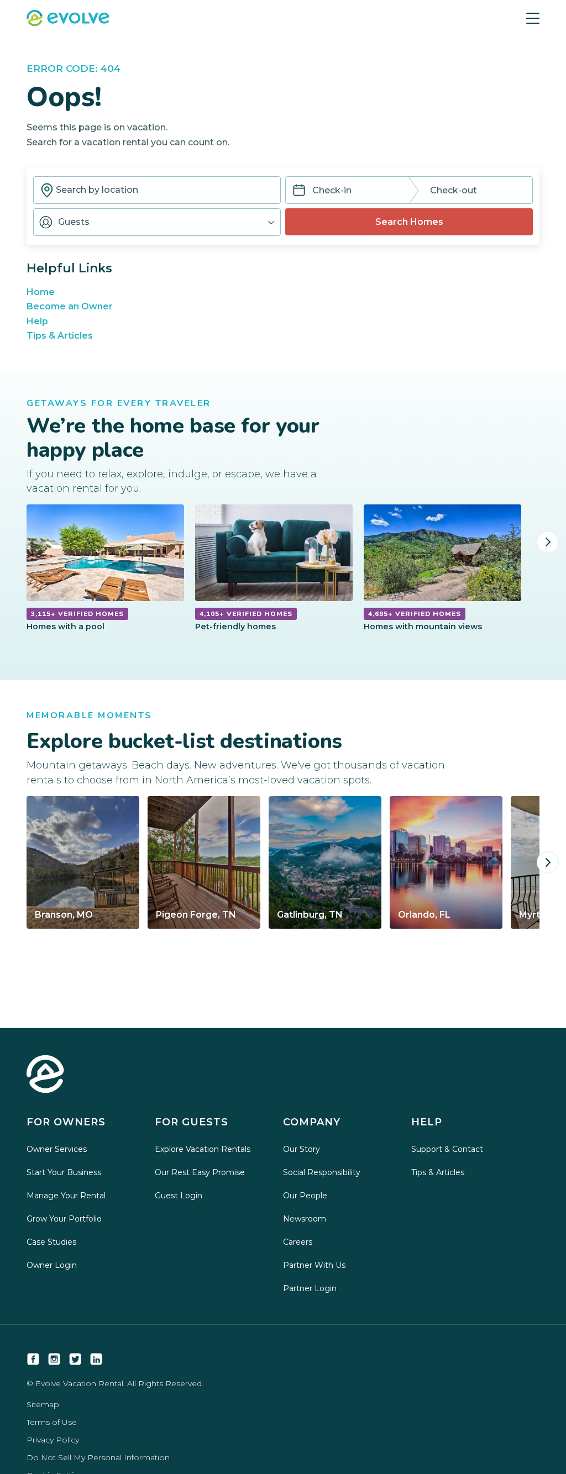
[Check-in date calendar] (299, 191)
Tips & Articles (60, 335)
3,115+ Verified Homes (77, 613)
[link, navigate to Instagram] (54, 1359)
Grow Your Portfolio (64, 1219)
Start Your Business (64, 1172)
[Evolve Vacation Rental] (68, 19)
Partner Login (310, 1288)
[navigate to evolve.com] (45, 1075)
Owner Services (57, 1149)
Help (37, 321)
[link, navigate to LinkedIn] (96, 1359)
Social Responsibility (321, 1172)
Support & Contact (447, 1149)
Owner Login (52, 1265)
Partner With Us (314, 1265)
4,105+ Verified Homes (246, 613)
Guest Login (178, 1196)
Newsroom (304, 1219)
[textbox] (157, 190)
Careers (297, 1242)
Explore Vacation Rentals (202, 1149)
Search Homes (409, 222)
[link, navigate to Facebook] (33, 1359)
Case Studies (51, 1242)
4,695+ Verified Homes (414, 613)
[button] (157, 222)
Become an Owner (70, 306)
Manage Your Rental (66, 1196)
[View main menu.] (532, 18)
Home (41, 292)
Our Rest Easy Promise (200, 1172)
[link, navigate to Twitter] (75, 1359)
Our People (305, 1196)
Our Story (301, 1149)
